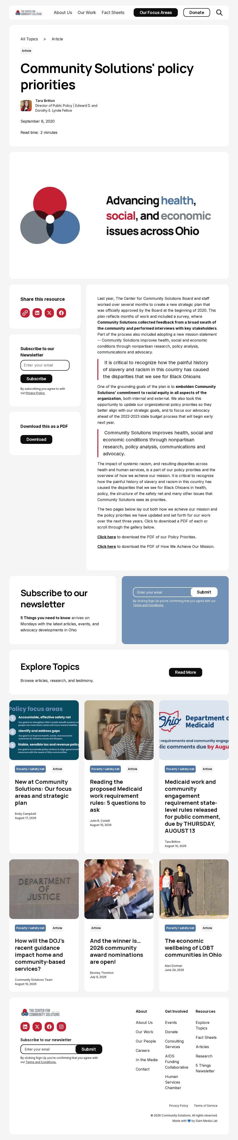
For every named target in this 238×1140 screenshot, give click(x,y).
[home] (33, 12)
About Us (63, 12)
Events (171, 1022)
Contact (142, 1069)
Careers (143, 1050)
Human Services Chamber (173, 1082)
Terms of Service (206, 1105)
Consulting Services (174, 1044)
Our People (146, 1041)
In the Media (147, 1059)
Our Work (87, 12)
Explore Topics (202, 1025)
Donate (196, 12)
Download (36, 439)
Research (204, 1056)
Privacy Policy (178, 1105)
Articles (202, 1046)
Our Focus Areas (156, 12)
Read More (185, 672)
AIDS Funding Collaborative (176, 1062)
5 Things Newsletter (205, 1068)
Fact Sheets (113, 12)
